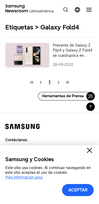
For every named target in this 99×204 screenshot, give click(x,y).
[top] (90, 107)
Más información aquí (24, 177)
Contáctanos (16, 140)
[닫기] (89, 150)
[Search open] (65, 9)
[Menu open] (89, 9)
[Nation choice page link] (77, 9)
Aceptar (77, 189)
